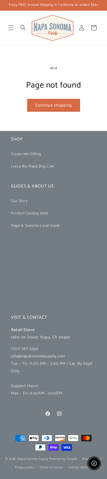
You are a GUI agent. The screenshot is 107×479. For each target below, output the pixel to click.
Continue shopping (53, 105)
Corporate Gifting (26, 154)
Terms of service (51, 467)
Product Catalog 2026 (29, 213)
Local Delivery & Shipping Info (37, 278)
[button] (11, 28)
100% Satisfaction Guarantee (35, 291)
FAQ (15, 303)
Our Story (19, 201)
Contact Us (20, 266)
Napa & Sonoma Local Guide (35, 226)
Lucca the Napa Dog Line (32, 166)
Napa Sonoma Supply (33, 458)
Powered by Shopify (63, 458)
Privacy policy (24, 467)
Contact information (82, 467)
